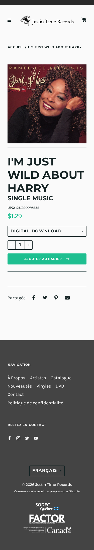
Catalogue (61, 378)
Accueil (16, 47)
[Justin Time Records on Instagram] (18, 437)
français (44, 470)
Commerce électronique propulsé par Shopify (47, 491)
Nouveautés (20, 386)
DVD (60, 386)
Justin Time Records (53, 484)
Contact (16, 394)
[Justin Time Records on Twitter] (27, 437)
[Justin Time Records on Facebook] (10, 437)
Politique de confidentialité (35, 403)
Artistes (38, 378)
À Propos (16, 378)
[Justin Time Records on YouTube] (36, 437)
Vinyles (44, 386)
